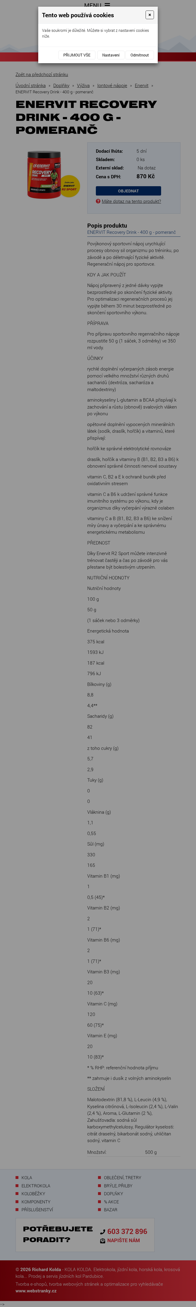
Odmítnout (140, 54)
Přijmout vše (76, 54)
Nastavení (111, 54)
